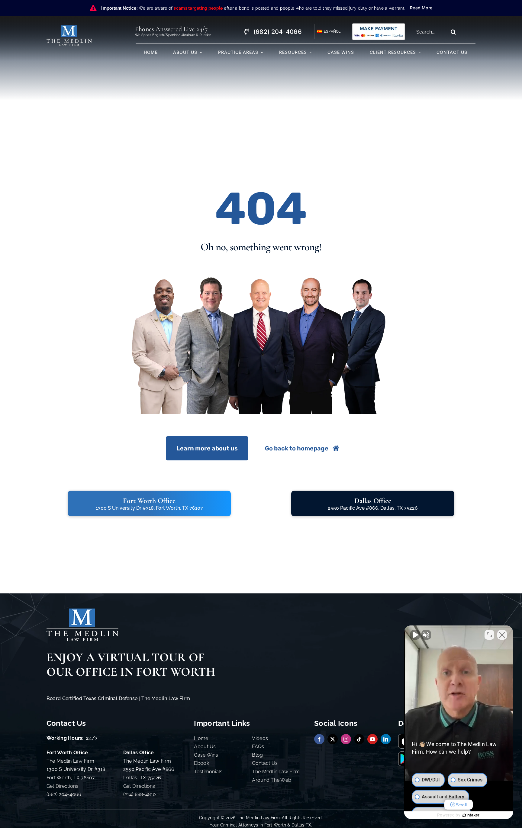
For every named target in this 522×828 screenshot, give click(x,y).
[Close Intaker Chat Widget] (502, 635)
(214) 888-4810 (139, 794)
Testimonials (208, 771)
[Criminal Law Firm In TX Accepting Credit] (378, 25)
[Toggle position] (489, 635)
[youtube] (372, 739)
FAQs (258, 746)
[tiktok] (359, 739)
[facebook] (319, 739)
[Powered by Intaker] (471, 815)
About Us (205, 746)
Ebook (201, 763)
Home (201, 738)
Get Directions (63, 786)
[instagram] (346, 739)
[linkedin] (386, 739)
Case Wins (206, 755)
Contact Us (265, 763)
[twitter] (332, 739)
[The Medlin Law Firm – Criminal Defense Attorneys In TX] (69, 28)
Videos (260, 738)
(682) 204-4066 (64, 794)
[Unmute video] (415, 635)
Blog (257, 755)
